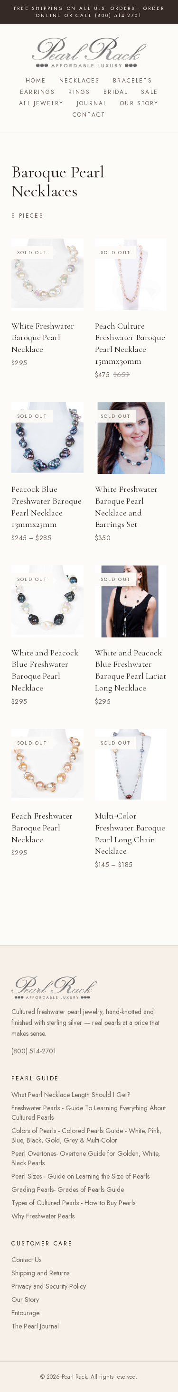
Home (36, 80)
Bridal (115, 92)
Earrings (37, 92)
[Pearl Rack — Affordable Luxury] (89, 52)
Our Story (139, 103)
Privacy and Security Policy (48, 1286)
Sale (149, 92)
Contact (89, 115)
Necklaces (79, 80)
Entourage (25, 1313)
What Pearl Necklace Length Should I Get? (71, 1094)
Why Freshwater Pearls (43, 1216)
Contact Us (26, 1259)
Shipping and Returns (40, 1273)
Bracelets (132, 80)
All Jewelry (41, 103)
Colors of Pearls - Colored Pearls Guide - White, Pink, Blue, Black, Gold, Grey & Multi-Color (86, 1135)
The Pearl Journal (35, 1326)
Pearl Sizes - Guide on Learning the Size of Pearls (80, 1176)
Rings (79, 92)
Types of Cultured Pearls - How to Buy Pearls (73, 1203)
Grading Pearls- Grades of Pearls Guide (67, 1189)
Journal (92, 103)
